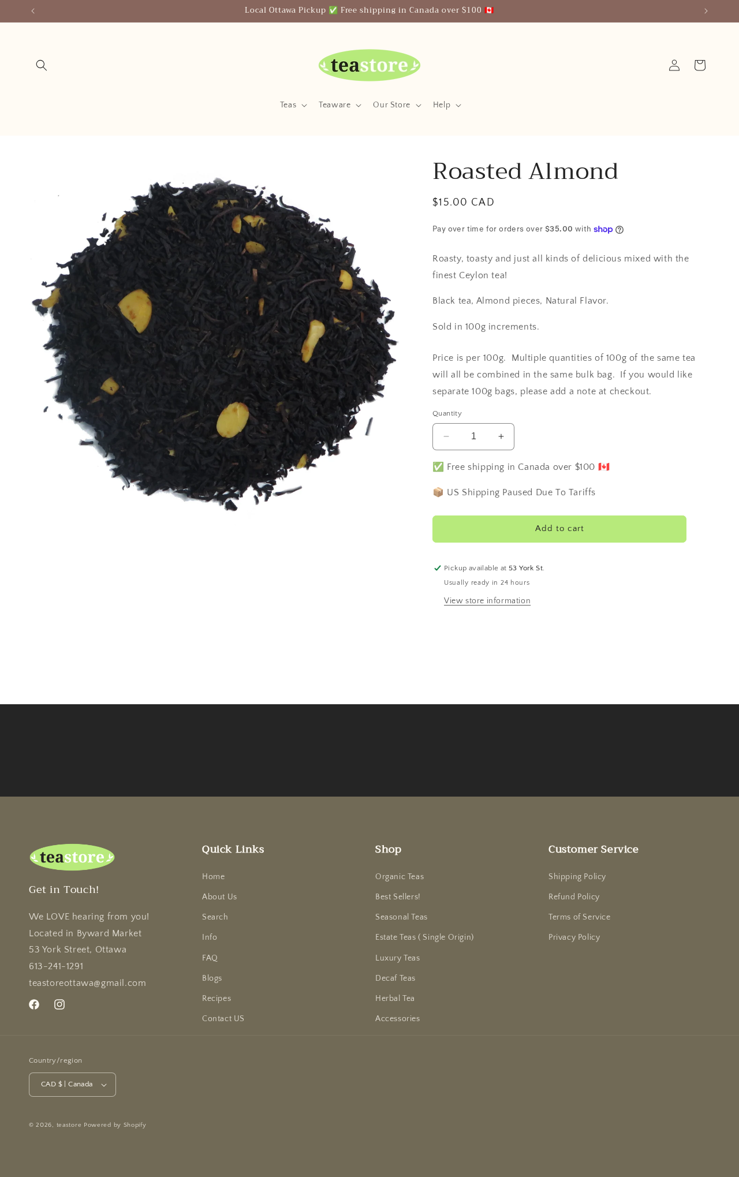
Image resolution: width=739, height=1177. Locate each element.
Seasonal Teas (401, 917)
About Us (219, 897)
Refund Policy (574, 897)
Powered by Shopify (115, 1125)
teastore (69, 1125)
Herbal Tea (395, 998)
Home (213, 876)
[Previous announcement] (33, 11)
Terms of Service (579, 917)
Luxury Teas (397, 958)
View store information (487, 601)
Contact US (223, 1018)
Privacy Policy (574, 937)
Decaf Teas (395, 978)
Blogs (212, 978)
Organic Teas (399, 876)
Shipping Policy (577, 876)
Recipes (216, 998)
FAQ (210, 958)
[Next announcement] (706, 11)
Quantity (447, 413)
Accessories (397, 1018)
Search (215, 917)
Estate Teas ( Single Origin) (424, 937)
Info (209, 937)
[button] (41, 65)
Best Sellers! (398, 897)
